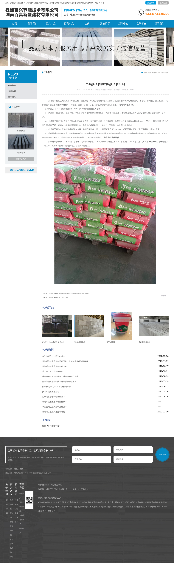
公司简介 (7, 502)
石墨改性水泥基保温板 (53, 342)
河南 (30, 473)
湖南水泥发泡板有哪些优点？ (54, 402)
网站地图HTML (43, 485)
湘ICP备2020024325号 (53, 498)
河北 (26, 473)
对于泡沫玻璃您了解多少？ (58, 298)
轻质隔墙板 (79, 342)
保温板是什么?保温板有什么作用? (56, 386)
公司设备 (7, 511)
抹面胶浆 (11, 524)
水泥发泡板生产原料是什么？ (54, 407)
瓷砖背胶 (111, 342)
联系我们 (163, 3)
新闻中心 (156, 73)
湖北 (34, 473)
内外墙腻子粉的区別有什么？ (54, 356)
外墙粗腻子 (21, 509)
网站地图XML (56, 485)
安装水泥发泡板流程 (50, 392)
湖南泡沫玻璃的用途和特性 (53, 412)
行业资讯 (12, 97)
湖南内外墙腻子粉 (126, 105)
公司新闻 (12, 91)
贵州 (22, 473)
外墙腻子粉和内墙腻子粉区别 (54, 366)
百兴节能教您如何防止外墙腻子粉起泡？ (59, 381)
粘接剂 (11, 550)
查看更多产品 (21, 159)
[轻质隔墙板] (89, 339)
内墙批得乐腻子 (21, 519)
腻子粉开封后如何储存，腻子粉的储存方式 (60, 376)
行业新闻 (12, 85)
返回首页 (150, 3)
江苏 (42, 473)
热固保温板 (11, 504)
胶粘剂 (11, 515)
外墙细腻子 (21, 530)
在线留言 (162, 454)
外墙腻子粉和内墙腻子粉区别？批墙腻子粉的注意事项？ (69, 293)
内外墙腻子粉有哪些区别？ (53, 397)
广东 (15, 473)
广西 (19, 473)
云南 (49, 473)
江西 (45, 473)
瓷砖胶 (11, 533)
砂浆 (11, 557)
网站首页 (147, 73)
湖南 (38, 473)
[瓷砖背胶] (121, 339)
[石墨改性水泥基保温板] (57, 339)
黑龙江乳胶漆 (18, 469)
